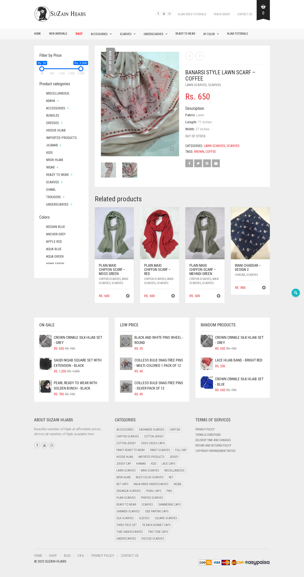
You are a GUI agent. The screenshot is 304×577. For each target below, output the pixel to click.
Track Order (221, 14)
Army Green (55, 264)
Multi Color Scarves (150, 477)
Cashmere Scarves (151, 429)
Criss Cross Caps (153, 443)
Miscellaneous (57, 93)
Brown (199, 152)
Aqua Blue (53, 249)
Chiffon (175, 429)
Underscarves (153, 34)
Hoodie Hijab (56, 130)
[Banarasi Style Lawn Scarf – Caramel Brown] (200, 56)
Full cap (181, 450)
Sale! (79, 33)
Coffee (211, 152)
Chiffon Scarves (110, 279)
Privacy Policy (205, 429)
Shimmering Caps (169, 504)
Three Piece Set (126, 525)
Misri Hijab (54, 160)
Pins (169, 491)
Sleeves (144, 518)
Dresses (52, 123)
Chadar (240, 274)
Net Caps (122, 484)
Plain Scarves (126, 497)
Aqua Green (54, 256)
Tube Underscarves (129, 531)
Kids (49, 153)
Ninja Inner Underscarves (151, 484)
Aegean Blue (55, 227)
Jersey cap (123, 463)
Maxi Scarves (150, 470)
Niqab (50, 167)
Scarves (126, 34)
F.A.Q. (81, 556)
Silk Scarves (125, 518)
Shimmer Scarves (128, 511)
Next (177, 99)
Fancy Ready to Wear (130, 450)
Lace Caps (168, 463)
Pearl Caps (153, 491)
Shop (53, 556)
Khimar (141, 463)
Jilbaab (52, 145)
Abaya (50, 101)
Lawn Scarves (196, 85)
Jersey (174, 457)
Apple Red (54, 242)
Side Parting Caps (157, 511)
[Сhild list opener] (57, 101)
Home (37, 33)
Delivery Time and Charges (213, 440)
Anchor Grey (56, 234)
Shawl (51, 190)
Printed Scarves (152, 497)
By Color (209, 34)
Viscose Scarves (152, 538)
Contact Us (244, 14)
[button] (128, 296)
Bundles (52, 115)
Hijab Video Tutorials (192, 14)
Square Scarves (166, 518)
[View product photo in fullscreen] (172, 149)
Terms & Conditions (208, 434)
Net (171, 477)
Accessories (99, 34)
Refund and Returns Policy (213, 445)
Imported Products (61, 138)
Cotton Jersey (154, 436)
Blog (67, 556)
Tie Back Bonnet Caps (156, 525)
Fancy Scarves (160, 450)
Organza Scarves (128, 491)
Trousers (53, 197)
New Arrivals (58, 33)
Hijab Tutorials (237, 33)
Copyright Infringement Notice (215, 451)
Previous (103, 99)
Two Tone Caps (158, 531)
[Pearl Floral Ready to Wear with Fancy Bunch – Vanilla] (189, 56)
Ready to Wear (185, 33)
